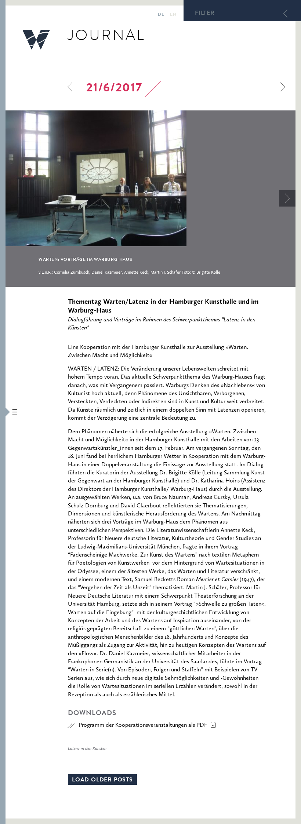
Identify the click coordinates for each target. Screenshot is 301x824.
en (173, 15)
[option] (150, 198)
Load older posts (102, 780)
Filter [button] (205, 14)
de (161, 15)
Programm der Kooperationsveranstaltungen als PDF (143, 725)
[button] (3, 412)
